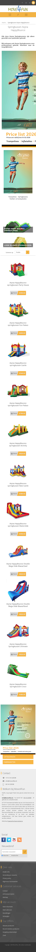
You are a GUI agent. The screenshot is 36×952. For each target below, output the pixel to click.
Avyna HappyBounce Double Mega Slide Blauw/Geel (18, 565)
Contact (5, 891)
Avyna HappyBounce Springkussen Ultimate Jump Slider (18, 646)
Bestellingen (6, 913)
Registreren (22, 2)
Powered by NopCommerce (15, 821)
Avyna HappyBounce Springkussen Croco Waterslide (18, 686)
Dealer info (6, 872)
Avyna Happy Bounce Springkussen (14, 229)
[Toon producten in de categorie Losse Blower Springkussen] (18, 240)
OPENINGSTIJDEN (8, 894)
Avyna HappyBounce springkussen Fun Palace (18, 324)
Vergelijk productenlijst (10, 932)
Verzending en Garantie (10, 875)
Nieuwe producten (8, 926)
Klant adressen (7, 910)
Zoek (4, 935)
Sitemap (5, 897)
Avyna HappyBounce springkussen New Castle (18, 484)
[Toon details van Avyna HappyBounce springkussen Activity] (18, 430)
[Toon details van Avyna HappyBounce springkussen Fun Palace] (18, 310)
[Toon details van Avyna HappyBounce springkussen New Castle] (18, 470)
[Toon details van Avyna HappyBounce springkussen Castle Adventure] (18, 350)
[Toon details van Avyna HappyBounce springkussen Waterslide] (18, 510)
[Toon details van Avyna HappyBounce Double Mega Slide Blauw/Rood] (18, 591)
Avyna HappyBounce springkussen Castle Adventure (18, 365)
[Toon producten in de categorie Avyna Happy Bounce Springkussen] (18, 226)
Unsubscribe (14, 855)
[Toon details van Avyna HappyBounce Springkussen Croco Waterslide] (18, 671)
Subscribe (5, 855)
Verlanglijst (6, 916)
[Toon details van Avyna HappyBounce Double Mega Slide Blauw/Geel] (18, 551)
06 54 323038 (27, 798)
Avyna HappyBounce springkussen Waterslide (18, 524)
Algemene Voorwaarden (10, 881)
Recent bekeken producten (11, 929)
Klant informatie (8, 907)
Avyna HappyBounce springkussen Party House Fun (18, 284)
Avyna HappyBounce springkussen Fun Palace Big (18, 405)
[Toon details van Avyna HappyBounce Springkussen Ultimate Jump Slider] (18, 631)
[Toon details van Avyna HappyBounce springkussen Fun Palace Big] (18, 390)
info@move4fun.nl (7, 798)
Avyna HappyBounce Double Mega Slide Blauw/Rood (18, 605)
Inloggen (26, 2)
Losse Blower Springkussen (17, 245)
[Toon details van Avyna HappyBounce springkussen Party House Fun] (18, 269)
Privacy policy (7, 878)
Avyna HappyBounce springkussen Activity (18, 444)
